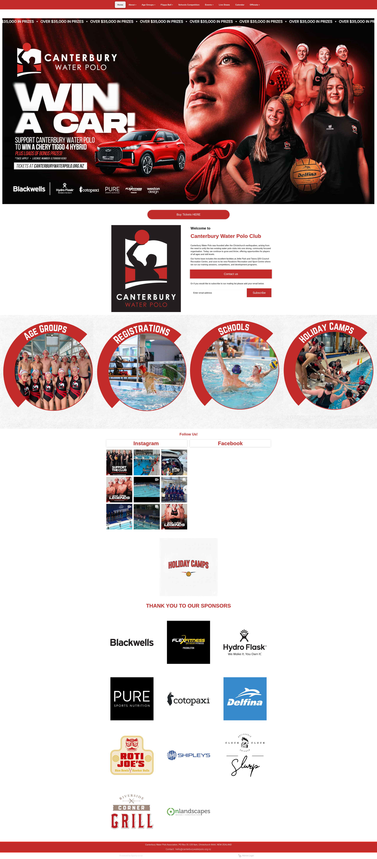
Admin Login (247, 855)
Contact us (231, 274)
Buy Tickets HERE (188, 214)
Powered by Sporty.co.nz (131, 855)
